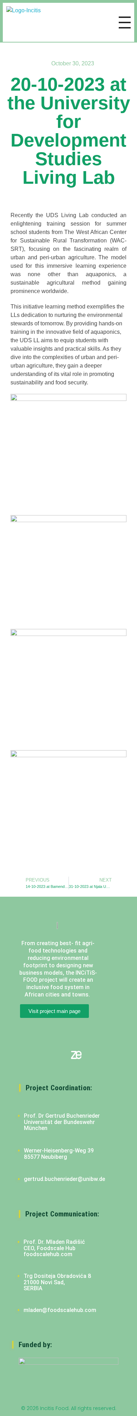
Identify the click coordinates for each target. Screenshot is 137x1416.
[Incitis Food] (30, 22)
